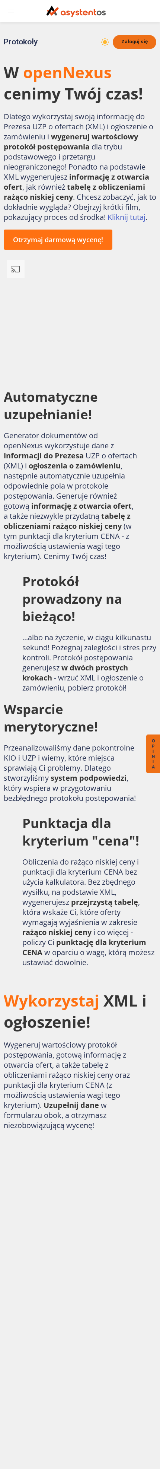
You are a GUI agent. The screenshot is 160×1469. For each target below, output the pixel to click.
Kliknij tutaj (126, 217)
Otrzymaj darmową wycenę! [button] (58, 239)
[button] (11, 11)
